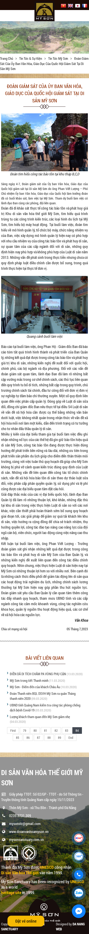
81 (45, 730)
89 (59, 737)
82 (56, 730)
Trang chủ (7, 58)
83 (66, 730)
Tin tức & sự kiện (31, 58)
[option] (44, 36)
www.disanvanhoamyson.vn (29, 831)
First (13, 730)
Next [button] (85, 37)
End (70, 737)
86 (28, 737)
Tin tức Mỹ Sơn (58, 58)
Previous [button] (4, 37)
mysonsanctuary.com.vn (26, 839)
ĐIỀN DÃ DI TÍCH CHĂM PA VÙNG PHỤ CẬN (38, 674)
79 (24, 730)
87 (38, 737)
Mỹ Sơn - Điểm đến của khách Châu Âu (35, 687)
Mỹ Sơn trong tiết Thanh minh (29, 680)
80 (35, 730)
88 (49, 737)
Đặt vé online (26, 921)
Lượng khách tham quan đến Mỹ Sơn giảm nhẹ (40, 716)
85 (17, 737)
